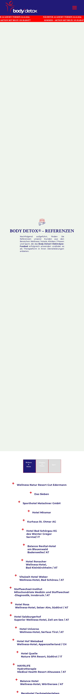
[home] (22, 7)
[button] (74, 7)
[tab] (29, 466)
